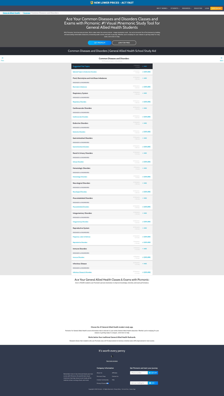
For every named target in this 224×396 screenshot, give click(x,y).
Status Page (132, 389)
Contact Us (115, 376)
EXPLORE (147, 72)
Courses (26, 13)
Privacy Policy (117, 389)
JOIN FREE (216, 8)
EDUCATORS (198, 8)
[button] (112, 305)
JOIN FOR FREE (124, 43)
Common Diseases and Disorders (45, 13)
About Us (99, 373)
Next (221, 60)
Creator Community (102, 380)
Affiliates (114, 373)
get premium (99, 43)
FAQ (113, 380)
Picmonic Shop (101, 376)
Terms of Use (125, 389)
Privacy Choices (101, 383)
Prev (2, 60)
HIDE (145, 66)
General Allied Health (11, 13)
